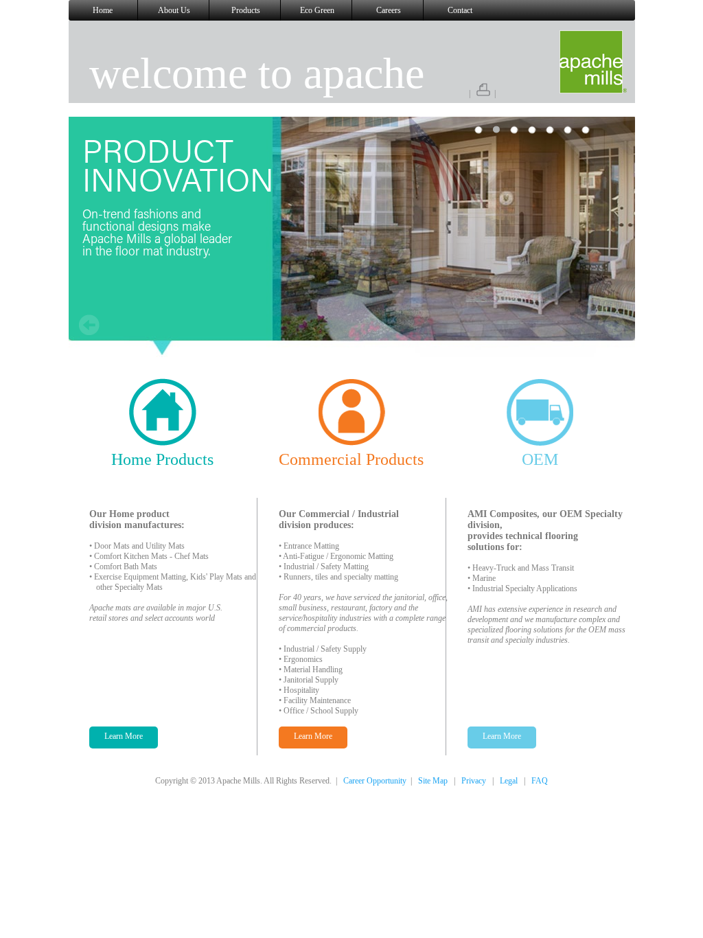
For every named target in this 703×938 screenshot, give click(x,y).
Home (103, 10)
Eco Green (317, 10)
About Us (174, 10)
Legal (509, 781)
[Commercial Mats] (351, 441)
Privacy (473, 781)
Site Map (433, 781)
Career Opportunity (374, 781)
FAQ (539, 781)
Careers (388, 10)
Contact (460, 10)
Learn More (123, 736)
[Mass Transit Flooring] (540, 441)
